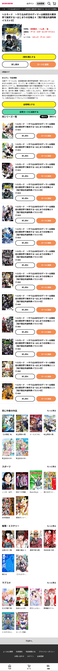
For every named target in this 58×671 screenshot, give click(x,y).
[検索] (49, 3)
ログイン (30, 3)
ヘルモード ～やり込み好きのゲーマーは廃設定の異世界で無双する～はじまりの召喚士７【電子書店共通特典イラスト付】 (35, 254)
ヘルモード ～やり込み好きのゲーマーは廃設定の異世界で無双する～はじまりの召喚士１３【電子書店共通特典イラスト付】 (35, 388)
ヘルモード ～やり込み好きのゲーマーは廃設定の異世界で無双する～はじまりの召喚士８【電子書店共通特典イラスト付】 (35, 276)
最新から (53, 117)
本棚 (48, 669)
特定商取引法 (30, 652)
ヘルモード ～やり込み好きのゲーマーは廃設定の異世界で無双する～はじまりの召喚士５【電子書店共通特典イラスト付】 (35, 209)
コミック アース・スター (41, 37)
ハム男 (41, 29)
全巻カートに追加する (29, 112)
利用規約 (19, 652)
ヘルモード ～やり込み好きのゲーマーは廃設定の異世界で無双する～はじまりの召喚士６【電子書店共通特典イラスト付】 (35, 232)
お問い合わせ (19, 656)
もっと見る (51, 411)
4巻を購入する (29, 57)
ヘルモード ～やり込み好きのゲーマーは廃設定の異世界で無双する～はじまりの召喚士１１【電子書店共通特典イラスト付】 (35, 343)
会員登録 (40, 3)
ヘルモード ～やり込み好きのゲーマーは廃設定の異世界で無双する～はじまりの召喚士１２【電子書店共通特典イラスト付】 (35, 365)
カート (29, 669)
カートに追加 (43, 64)
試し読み (15, 64)
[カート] (54, 3)
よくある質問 (8, 652)
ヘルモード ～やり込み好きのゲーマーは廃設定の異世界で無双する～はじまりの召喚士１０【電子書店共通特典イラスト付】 (35, 321)
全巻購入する (29, 104)
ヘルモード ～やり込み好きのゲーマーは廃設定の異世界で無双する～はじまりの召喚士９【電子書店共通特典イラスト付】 (35, 299)
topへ (29, 641)
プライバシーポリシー (47, 652)
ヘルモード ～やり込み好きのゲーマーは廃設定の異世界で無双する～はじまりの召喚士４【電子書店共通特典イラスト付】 (35, 187)
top (9, 669)
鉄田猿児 (33, 29)
